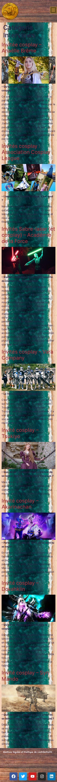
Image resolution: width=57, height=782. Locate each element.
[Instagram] (42, 776)
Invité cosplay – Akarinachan (20, 504)
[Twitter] (23, 776)
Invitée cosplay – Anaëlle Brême (21, 47)
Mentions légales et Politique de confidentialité (27, 752)
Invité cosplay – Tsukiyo (20, 433)
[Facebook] (13, 776)
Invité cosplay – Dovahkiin (20, 586)
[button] (53, 10)
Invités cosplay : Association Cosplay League (26, 152)
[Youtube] (32, 776)
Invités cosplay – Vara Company (27, 355)
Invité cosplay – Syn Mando (25, 676)
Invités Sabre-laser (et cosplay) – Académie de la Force (28, 235)
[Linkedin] (51, 776)
